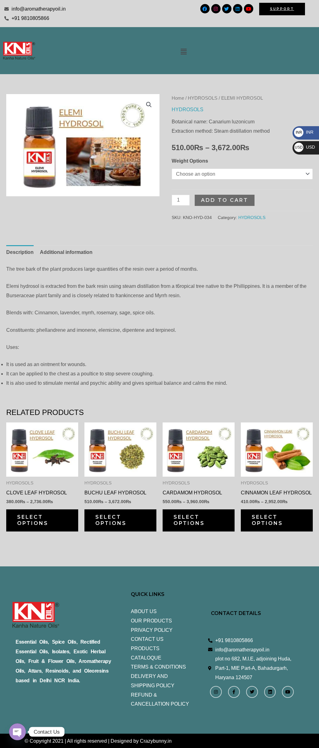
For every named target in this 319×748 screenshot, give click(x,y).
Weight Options (190, 161)
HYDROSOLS (202, 98)
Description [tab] (20, 252)
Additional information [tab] (66, 252)
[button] (184, 52)
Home (178, 98)
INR (304, 132)
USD (305, 147)
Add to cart (224, 200)
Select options (32, 520)
